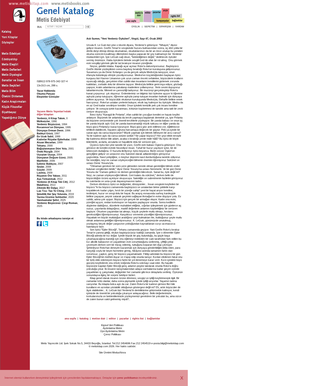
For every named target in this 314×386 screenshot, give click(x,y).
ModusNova (119, 352)
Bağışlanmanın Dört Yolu (52, 148)
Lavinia (41, 172)
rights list (138, 318)
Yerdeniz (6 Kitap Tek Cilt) (52, 181)
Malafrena (43, 184)
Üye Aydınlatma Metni (112, 331)
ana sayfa (70, 318)
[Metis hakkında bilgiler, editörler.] (139, 16)
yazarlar (124, 318)
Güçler (41, 169)
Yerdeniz (177, 54)
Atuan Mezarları (46, 142)
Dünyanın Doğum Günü (51, 157)
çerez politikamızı (127, 377)
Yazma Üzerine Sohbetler (52, 197)
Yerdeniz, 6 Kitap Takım (51, 118)
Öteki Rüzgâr (45, 151)
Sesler (40, 166)
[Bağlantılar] (177, 21)
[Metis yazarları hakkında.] (156, 16)
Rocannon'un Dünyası (50, 127)
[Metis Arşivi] (165, 15)
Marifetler (42, 160)
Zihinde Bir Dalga (47, 187)
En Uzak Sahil (45, 136)
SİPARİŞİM (165, 26)
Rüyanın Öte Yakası (48, 175)
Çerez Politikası (112, 334)
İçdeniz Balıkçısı (46, 163)
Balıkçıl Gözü (45, 133)
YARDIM (179, 26)
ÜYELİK (135, 26)
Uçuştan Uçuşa (46, 154)
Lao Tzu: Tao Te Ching (50, 190)
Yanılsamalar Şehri (48, 200)
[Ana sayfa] (133, 21)
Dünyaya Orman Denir (50, 130)
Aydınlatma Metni (112, 328)
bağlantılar (153, 318)
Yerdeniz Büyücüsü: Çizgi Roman (57, 203)
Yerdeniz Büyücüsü (48, 124)
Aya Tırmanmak (46, 179)
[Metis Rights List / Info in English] (175, 16)
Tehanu (41, 145)
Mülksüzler (43, 121)
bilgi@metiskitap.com (172, 343)
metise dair (98, 318)
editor (112, 318)
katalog (84, 318)
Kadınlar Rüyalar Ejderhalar (53, 139)
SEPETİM (149, 26)
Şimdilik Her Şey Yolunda (52, 194)
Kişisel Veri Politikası (112, 325)
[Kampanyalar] (162, 20)
